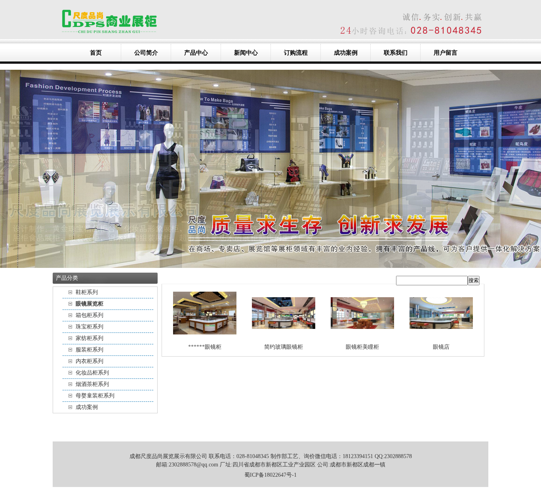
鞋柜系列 (87, 292)
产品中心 (196, 53)
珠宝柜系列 (89, 327)
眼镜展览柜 (89, 304)
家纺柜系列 (89, 338)
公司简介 (146, 53)
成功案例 (346, 53)
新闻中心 (246, 53)
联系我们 (396, 53)
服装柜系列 (89, 350)
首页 (96, 53)
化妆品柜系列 (92, 373)
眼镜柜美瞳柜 (362, 347)
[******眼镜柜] (204, 335)
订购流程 (296, 53)
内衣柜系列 (89, 361)
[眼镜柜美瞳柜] (362, 335)
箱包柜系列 (89, 315)
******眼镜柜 (204, 347)
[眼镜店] (441, 335)
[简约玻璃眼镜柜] (283, 335)
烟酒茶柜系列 (92, 384)
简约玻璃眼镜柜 (283, 347)
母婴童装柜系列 (95, 396)
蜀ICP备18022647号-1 (270, 475)
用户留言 (445, 53)
